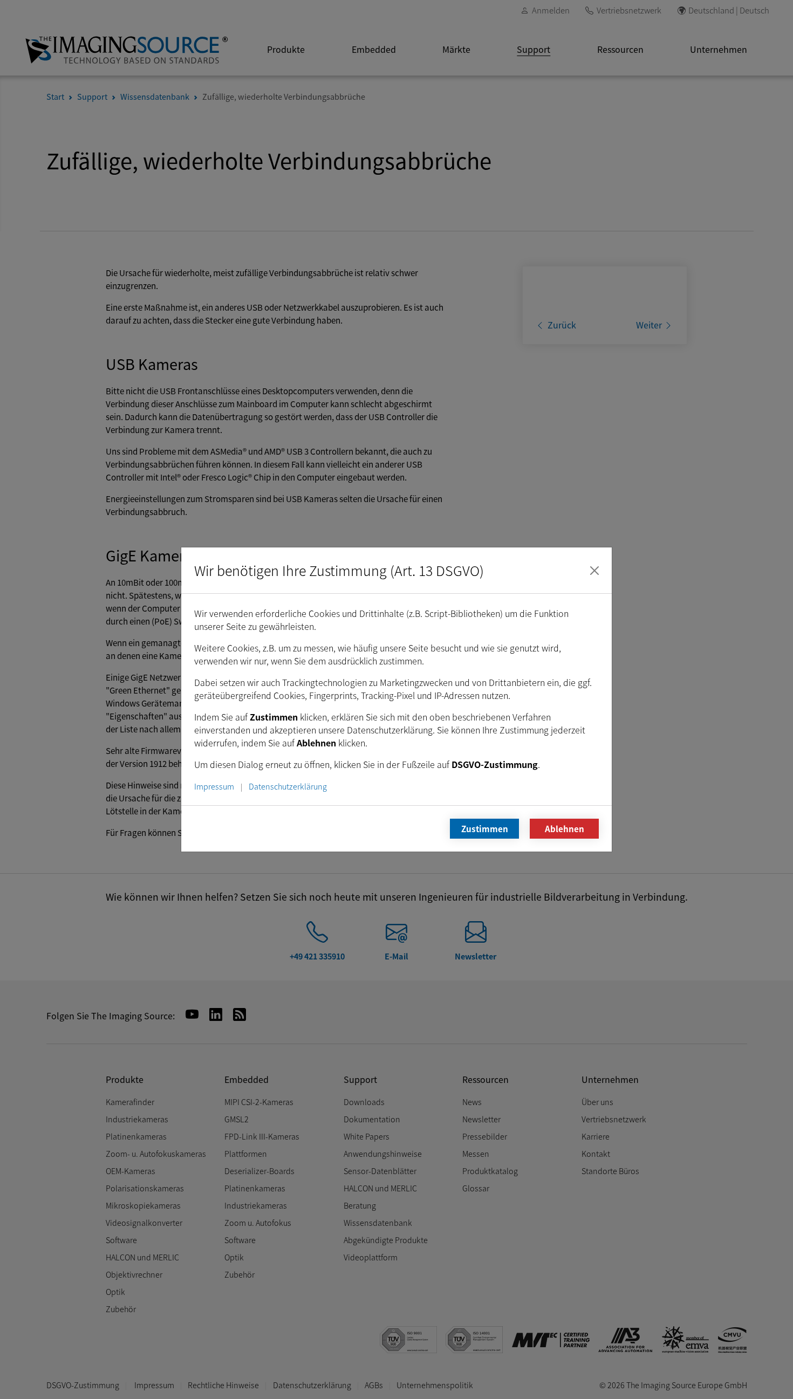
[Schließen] (594, 570)
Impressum (214, 786)
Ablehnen (564, 828)
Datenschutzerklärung (288, 786)
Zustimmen (484, 828)
